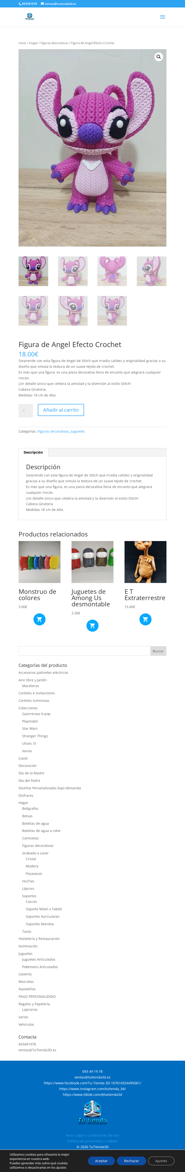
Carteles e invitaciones (37, 693)
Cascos (31, 901)
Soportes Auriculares (42, 916)
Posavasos (34, 873)
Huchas (28, 881)
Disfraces (26, 795)
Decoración (28, 765)
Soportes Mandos (40, 924)
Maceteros (30, 685)
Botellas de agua (35, 823)
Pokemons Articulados (40, 966)
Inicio (22, 43)
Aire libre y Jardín (33, 680)
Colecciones (28, 708)
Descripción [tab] (33, 452)
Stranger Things (35, 736)
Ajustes (161, 1161)
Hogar (33, 43)
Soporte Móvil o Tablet (44, 909)
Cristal (31, 859)
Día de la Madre (31, 773)
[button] (158, 57)
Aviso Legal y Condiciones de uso (92, 1135)
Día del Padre (29, 780)
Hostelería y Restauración (39, 938)
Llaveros (25, 974)
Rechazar (131, 1161)
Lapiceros (30, 1009)
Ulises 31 (29, 743)
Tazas (26, 931)
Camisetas (30, 838)
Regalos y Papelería (34, 1004)
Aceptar (101, 1161)
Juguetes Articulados (38, 959)
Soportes (29, 896)
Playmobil (30, 721)
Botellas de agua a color (41, 830)
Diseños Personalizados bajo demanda (50, 788)
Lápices (28, 888)
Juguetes (78, 431)
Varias (27, 751)
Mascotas (26, 981)
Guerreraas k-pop (36, 713)
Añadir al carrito (61, 410)
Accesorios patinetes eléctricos (43, 672)
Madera (32, 866)
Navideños (27, 989)
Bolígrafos (30, 808)
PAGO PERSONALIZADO (37, 996)
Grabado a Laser (35, 853)
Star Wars (30, 728)
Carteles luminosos (34, 700)
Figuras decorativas (54, 43)
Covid (23, 758)
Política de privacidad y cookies (92, 1141)
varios (23, 1017)
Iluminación (28, 946)
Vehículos (26, 1024)
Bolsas (27, 816)
